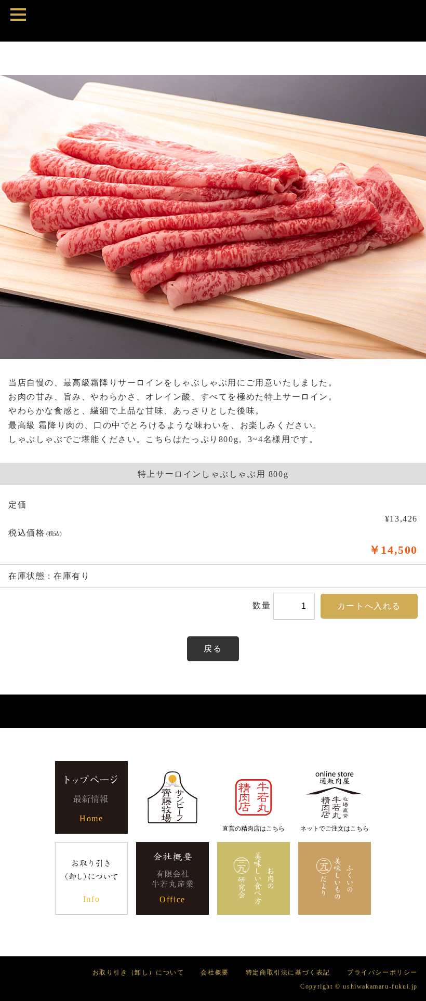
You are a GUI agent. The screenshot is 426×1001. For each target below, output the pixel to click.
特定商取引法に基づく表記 (288, 972)
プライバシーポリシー (382, 972)
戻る (213, 648)
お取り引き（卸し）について (138, 972)
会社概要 (215, 972)
